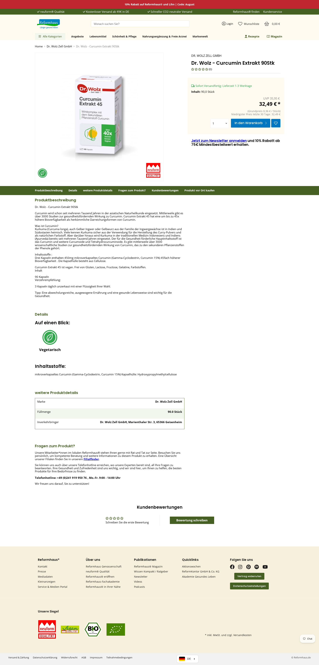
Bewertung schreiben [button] (192, 520)
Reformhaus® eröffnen (100, 576)
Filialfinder (91, 459)
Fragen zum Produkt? (132, 190)
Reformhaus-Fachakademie (103, 581)
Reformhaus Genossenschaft (103, 566)
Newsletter (141, 576)
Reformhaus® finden (246, 11)
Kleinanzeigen (46, 581)
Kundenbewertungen (165, 190)
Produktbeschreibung (49, 190)
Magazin (276, 36)
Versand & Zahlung (18, 657)
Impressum (96, 657)
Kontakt (42, 566)
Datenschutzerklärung (45, 657)
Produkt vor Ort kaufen (199, 190)
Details (72, 190)
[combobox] (140, 23)
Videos (138, 581)
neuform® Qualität (52, 11)
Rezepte (253, 36)
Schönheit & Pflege (124, 36)
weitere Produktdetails (97, 190)
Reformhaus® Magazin (148, 566)
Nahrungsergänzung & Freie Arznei (164, 36)
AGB (83, 657)
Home (39, 46)
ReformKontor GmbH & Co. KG (200, 571)
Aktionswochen (191, 566)
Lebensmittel (98, 36)
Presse (42, 571)
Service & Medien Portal (52, 586)
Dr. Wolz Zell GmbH (59, 46)
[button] (200, 69)
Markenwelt (200, 36)
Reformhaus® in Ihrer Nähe (103, 586)
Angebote (77, 36)
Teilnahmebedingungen (119, 657)
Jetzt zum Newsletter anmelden (219, 140)
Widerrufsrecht (69, 657)
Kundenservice (272, 11)
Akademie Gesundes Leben (199, 576)
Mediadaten (45, 576)
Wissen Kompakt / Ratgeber (151, 571)
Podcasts (139, 586)
